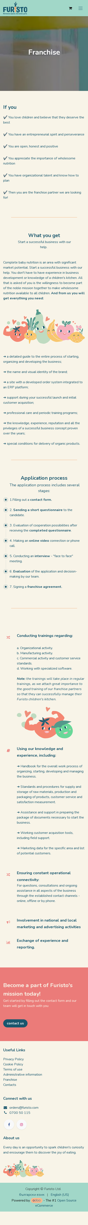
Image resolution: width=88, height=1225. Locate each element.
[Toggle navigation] (80, 8)
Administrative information (22, 1074)
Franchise (10, 1079)
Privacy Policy (13, 1059)
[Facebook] (9, 1124)
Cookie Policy (13, 1064)
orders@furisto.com (23, 1107)
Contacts (9, 1084)
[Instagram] (21, 1124)
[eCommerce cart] (70, 8)
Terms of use (12, 1069)
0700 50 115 (19, 1112)
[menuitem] (31, 1194)
